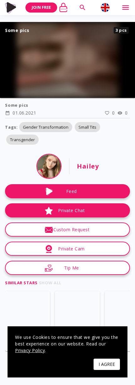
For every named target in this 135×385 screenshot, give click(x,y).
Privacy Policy (30, 350)
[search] (82, 7)
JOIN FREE (41, 7)
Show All (50, 283)
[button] (45, 127)
